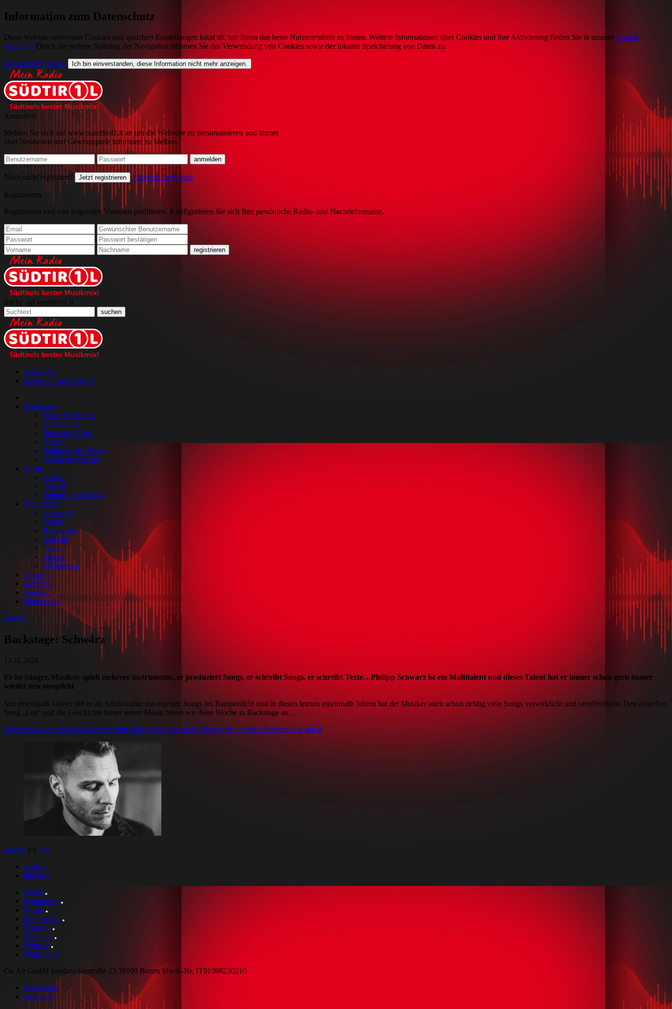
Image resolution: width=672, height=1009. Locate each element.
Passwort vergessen (162, 177)
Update (54, 442)
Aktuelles (58, 512)
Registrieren (22, 194)
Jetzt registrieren (102, 177)
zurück (14, 618)
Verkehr (55, 539)
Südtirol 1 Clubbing (74, 495)
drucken (36, 875)
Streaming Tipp (67, 433)
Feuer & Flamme (69, 415)
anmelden (39, 372)
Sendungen (41, 406)
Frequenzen (61, 566)
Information (42, 504)
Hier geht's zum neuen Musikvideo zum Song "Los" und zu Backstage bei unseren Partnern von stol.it (162, 729)
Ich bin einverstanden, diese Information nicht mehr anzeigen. (159, 63)
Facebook (39, 996)
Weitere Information (36, 63)
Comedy (37, 574)
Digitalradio (42, 601)
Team (52, 548)
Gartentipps (61, 424)
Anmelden (20, 116)
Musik (33, 468)
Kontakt (36, 592)
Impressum (41, 987)
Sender (54, 557)
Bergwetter (60, 530)
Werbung (38, 583)
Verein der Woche (71, 459)
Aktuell (54, 477)
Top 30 (54, 486)
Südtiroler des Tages (74, 450)
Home (33, 892)
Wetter (53, 521)
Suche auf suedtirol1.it (38, 302)
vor (44, 850)
